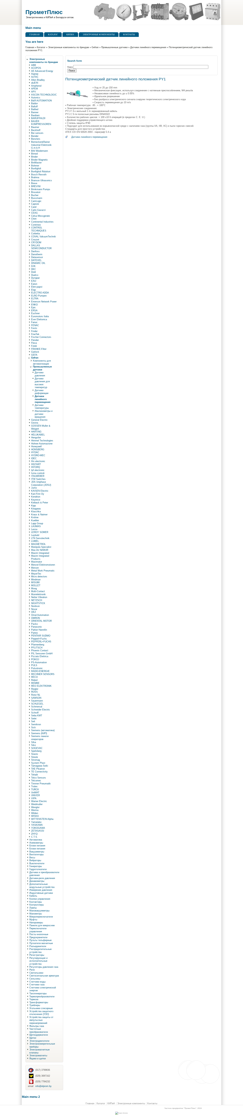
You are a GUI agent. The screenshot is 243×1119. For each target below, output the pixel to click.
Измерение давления (40, 890)
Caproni (35, 204)
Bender (34, 136)
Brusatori (35, 192)
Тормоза (33, 999)
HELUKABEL (38, 434)
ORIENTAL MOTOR (41, 621)
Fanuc (34, 322)
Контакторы (35, 902)
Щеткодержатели (38, 1034)
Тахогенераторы (38, 993)
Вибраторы (35, 860)
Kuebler (35, 520)
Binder (34, 156)
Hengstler (36, 437)
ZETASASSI (37, 830)
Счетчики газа (36, 984)
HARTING (36, 431)
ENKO (34, 304)
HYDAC (35, 452)
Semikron (36, 724)
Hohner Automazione (41, 443)
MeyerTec (36, 573)
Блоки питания (37, 845)
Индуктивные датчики (41, 893)
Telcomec (36, 780)
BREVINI (36, 186)
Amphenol (36, 85)
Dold (33, 272)
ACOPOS (36, 68)
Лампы (33, 907)
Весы (32, 857)
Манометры (35, 913)
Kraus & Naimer (39, 514)
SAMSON (36, 698)
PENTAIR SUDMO (40, 635)
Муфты (33, 919)
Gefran (95, 47)
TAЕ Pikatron (38, 768)
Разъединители (37, 946)
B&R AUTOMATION (41, 100)
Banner (34, 112)
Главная (34, 34)
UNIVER (35, 795)
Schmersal (36, 706)
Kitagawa (36, 508)
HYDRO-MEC (38, 455)
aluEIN (34, 82)
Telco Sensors (38, 777)
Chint (33, 218)
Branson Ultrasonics (41, 180)
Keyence (35, 499)
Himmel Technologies (42, 440)
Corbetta (35, 233)
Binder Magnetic (39, 159)
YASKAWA (37, 825)
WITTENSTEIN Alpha (42, 819)
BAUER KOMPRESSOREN (41, 123)
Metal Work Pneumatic (43, 570)
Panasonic (36, 626)
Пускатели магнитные (41, 943)
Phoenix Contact (39, 650)
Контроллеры (36, 904)
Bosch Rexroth (38, 174)
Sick (33, 727)
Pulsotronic (37, 668)
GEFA (34, 355)
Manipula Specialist (41, 547)
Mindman (36, 579)
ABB (33, 65)
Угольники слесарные (41, 1008)
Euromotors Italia (40, 316)
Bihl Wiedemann (39, 150)
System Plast (38, 763)
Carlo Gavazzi (38, 210)
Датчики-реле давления (42, 878)
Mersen (35, 567)
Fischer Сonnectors (41, 337)
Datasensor (37, 257)
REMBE (35, 683)
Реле (32, 969)
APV (33, 91)
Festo (34, 328)
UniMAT (35, 792)
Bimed (34, 153)
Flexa (34, 343)
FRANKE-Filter (38, 349)
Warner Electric (39, 801)
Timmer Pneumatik (41, 783)
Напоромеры (36, 922)
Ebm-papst (36, 286)
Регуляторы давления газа (43, 967)
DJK (33, 266)
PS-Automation (39, 662)
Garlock (35, 351)
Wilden (34, 813)
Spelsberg (36, 751)
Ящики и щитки (37, 1058)
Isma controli (37, 473)
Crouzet (35, 239)
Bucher (34, 195)
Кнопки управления (39, 899)
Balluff (34, 106)
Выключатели (36, 863)
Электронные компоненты (99, 34)
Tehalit (34, 774)
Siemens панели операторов (40, 738)
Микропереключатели (41, 916)
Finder (34, 331)
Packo (34, 624)
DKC (33, 269)
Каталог (53, 34)
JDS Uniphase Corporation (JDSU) (41, 483)
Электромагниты (38, 1055)
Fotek (34, 346)
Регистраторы (36, 955)
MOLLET (35, 585)
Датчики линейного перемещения (148, 47)
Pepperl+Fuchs (39, 638)
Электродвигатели (39, 1041)
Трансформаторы (38, 1002)
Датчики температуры (42, 406)
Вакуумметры (36, 851)
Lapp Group (37, 523)
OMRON (35, 618)
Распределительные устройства (40, 950)
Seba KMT (36, 715)
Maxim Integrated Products (40, 557)
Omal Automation (40, 615)
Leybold (35, 535)
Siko (33, 745)
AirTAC (34, 77)
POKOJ (35, 659)
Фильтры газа (36, 1026)
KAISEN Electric (39, 490)
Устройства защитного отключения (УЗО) (41, 1013)
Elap (33, 289)
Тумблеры (34, 1005)
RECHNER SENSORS (42, 674)
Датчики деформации (41, 392)
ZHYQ (34, 833)
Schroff (35, 712)
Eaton (34, 284)
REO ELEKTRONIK (41, 686)
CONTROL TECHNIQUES (38, 229)
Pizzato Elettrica (39, 656)
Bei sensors (37, 133)
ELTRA (34, 298)
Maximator (36, 561)
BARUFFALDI (38, 118)
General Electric (39, 420)
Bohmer (35, 165)
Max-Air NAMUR (39, 550)
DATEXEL (36, 260)
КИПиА (70, 34)
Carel (33, 207)
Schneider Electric (40, 709)
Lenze (34, 529)
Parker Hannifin (39, 629)
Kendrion (35, 496)
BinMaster (36, 162)
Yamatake (36, 822)
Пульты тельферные (40, 940)
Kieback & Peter (39, 502)
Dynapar (35, 278)
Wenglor (35, 807)
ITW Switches (38, 479)
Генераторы (35, 866)
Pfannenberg (37, 644)
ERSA (34, 310)
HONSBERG (37, 449)
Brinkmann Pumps (40, 189)
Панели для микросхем (42, 925)
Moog (34, 588)
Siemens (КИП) (39, 733)
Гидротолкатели (38, 869)
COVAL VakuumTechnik (43, 236)
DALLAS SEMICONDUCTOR (41, 247)
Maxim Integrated (40, 553)
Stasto (34, 754)
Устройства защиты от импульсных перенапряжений (41, 1020)
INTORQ (35, 467)
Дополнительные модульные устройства (41, 885)
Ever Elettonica (39, 319)
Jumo (34, 487)
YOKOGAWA (38, 828)
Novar (34, 609)
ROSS (34, 691)
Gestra (34, 422)
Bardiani (35, 115)
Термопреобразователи (41, 996)
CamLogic (36, 201)
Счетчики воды (37, 981)
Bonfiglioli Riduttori (40, 171)
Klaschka (36, 511)
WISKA (35, 816)
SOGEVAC (37, 748)
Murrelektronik (38, 594)
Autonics (35, 97)
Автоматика (35, 839)
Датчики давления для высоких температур (42, 383)
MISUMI (35, 582)
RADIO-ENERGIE (40, 671)
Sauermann (37, 700)
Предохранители (38, 937)
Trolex (34, 786)
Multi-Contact (38, 591)
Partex (34, 632)
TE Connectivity (39, 771)
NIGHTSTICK (38, 603)
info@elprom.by (43, 1086)
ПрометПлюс (44, 12)
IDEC (34, 458)
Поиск (70, 67)
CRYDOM (36, 242)
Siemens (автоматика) (43, 730)
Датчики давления (40, 374)
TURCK (35, 789)
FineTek (35, 334)
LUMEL (35, 541)
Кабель (33, 895)
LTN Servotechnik (40, 538)
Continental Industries (42, 221)
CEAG (34, 213)
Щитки (32, 1038)
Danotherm (36, 254)
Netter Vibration (39, 597)
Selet (33, 718)
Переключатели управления (37, 930)
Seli (33, 721)
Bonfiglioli (36, 168)
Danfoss (35, 251)
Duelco (34, 275)
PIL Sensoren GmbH (41, 653)
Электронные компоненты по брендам (68, 47)
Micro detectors (39, 576)
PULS (34, 665)
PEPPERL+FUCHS (41, 641)
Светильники (36, 972)
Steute (34, 757)
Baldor (34, 103)
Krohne (34, 517)
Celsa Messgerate (40, 216)
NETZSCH (36, 600)
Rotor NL (35, 694)
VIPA (33, 798)
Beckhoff (35, 130)
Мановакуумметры (39, 910)
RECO (34, 677)
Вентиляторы (36, 854)
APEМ (34, 88)
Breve (34, 183)
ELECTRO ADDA (40, 292)
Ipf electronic (37, 470)
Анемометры (36, 842)
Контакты (129, 34)
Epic (33, 307)
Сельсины (34, 978)
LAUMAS (36, 526)
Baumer (35, 127)
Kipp (33, 505)
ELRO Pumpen (39, 295)
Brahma (35, 177)
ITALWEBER (37, 476)
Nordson (35, 606)
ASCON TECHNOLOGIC (44, 94)
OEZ (33, 612)
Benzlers (35, 139)
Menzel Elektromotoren (43, 564)
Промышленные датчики (114, 47)
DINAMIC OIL (38, 263)
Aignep (34, 74)
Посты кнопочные (38, 934)
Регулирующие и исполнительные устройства (38, 961)
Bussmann (36, 198)
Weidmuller (37, 804)
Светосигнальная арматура (44, 975)
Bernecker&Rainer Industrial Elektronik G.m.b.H (41, 145)
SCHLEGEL (37, 703)
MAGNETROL (38, 544)
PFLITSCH (36, 647)
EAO (33, 281)
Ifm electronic (38, 461)
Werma (34, 810)
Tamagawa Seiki (39, 765)
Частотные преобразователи (38, 1030)
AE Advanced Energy (42, 71)
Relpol (34, 680)
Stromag (35, 760)
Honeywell (36, 446)
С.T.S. (34, 837)
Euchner (35, 313)
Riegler (34, 689)
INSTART (36, 464)
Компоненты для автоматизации (42, 362)
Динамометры (36, 881)
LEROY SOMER (39, 532)
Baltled (34, 109)
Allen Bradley (38, 80)
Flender (35, 340)
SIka (33, 742)
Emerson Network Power (44, 301)
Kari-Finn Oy (37, 494)
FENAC (35, 325)
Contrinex (36, 224)
